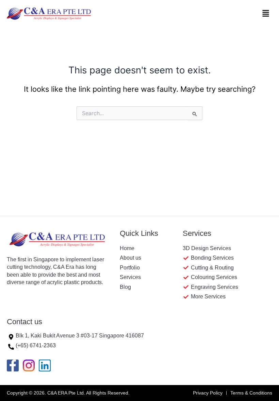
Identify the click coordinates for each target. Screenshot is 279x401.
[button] (266, 13)
